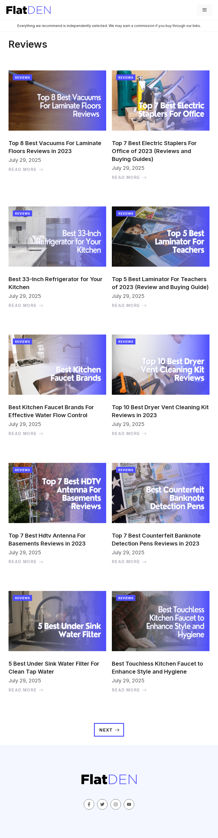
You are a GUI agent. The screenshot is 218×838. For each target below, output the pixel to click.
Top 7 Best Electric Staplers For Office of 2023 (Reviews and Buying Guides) (154, 151)
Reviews (22, 77)
